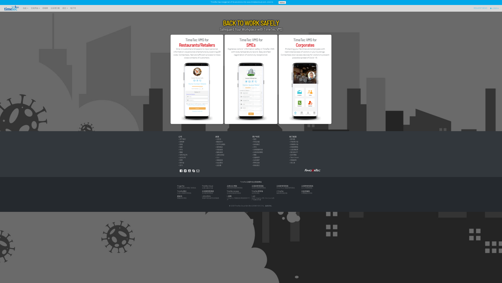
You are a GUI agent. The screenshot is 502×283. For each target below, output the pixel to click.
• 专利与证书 (182, 155)
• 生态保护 (256, 160)
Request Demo (481, 8)
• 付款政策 (219, 150)
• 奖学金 (181, 163)
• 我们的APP (293, 152)
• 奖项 (180, 144)
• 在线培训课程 (257, 152)
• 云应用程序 (293, 150)
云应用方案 (55, 8)
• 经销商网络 (293, 147)
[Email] (197, 171)
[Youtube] (189, 171)
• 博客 (254, 155)
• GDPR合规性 (220, 144)
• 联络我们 (256, 165)
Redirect (282, 2)
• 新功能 (292, 139)
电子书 (73, 8)
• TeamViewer (294, 157)
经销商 (45, 8)
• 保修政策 (219, 160)
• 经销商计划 (293, 144)
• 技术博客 (293, 155)
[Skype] (193, 171)
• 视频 (180, 152)
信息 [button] (25, 8)
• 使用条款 (219, 147)
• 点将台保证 (219, 155)
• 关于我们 (182, 139)
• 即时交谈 (256, 163)
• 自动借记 (256, 144)
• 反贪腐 (218, 165)
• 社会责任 (219, 163)
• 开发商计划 (293, 142)
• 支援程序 (256, 157)
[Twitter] (185, 171)
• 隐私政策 (219, 152)
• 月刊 (254, 147)
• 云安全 (218, 139)
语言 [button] (64, 8)
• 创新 (180, 147)
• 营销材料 (293, 160)
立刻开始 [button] (35, 8)
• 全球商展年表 (257, 150)
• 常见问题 (256, 142)
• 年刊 (180, 150)
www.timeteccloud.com (256, 2)
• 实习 (180, 165)
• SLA (217, 157)
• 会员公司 (182, 157)
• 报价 (254, 139)
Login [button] (494, 8)
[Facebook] (181, 171)
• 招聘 (180, 160)
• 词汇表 (292, 163)
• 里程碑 (181, 142)
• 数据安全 (219, 142)
